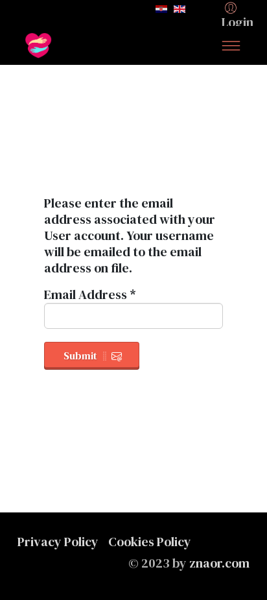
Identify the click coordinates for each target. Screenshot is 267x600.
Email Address (90, 295)
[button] (240, 14)
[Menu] (231, 45)
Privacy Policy (58, 542)
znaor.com (219, 563)
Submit (80, 355)
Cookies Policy (149, 542)
